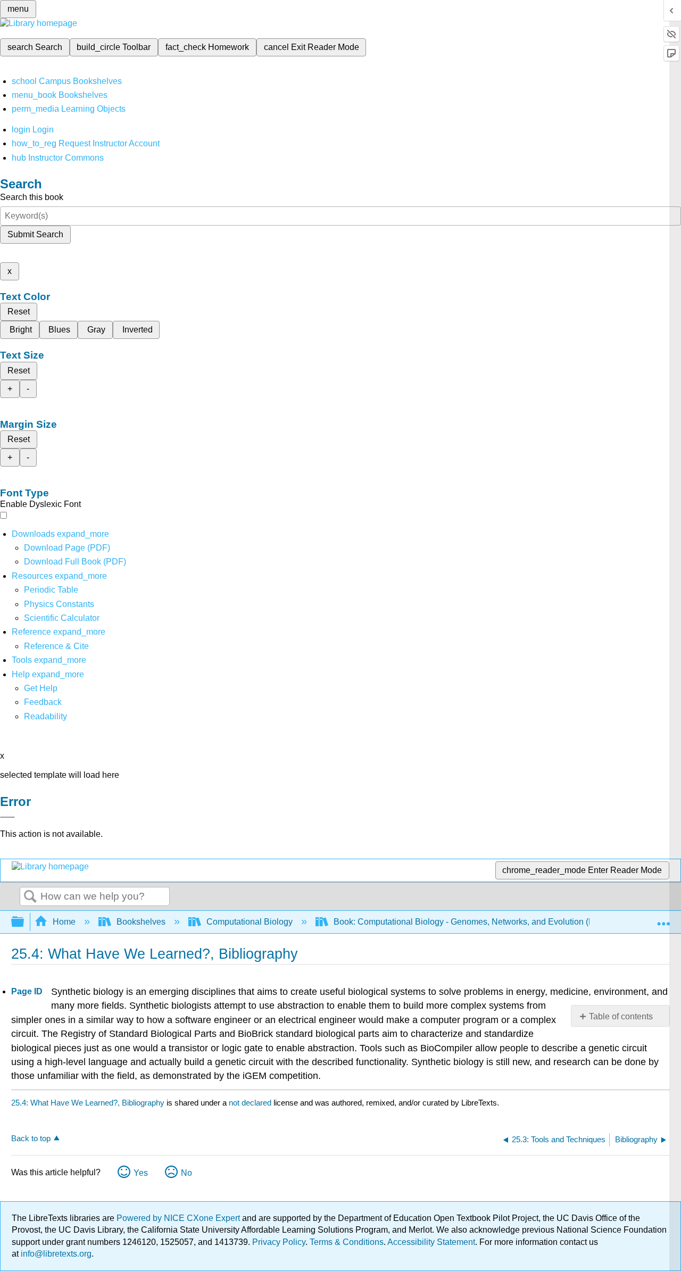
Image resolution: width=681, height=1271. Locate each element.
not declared (251, 1102)
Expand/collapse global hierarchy (24, 922)
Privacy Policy (278, 1242)
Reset (18, 311)
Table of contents (621, 1016)
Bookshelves (141, 921)
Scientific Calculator (61, 617)
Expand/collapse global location (663, 919)
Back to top (31, 1138)
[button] (43, 702)
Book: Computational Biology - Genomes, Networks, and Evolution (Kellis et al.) (483, 921)
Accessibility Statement (431, 1242)
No (186, 1172)
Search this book (31, 197)
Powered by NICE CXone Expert (179, 1218)
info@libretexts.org (55, 1253)
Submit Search (35, 234)
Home (64, 921)
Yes (141, 1172)
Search (30, 897)
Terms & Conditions (347, 1242)
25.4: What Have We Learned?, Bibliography (87, 1102)
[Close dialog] (7, 817)
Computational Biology (249, 921)
